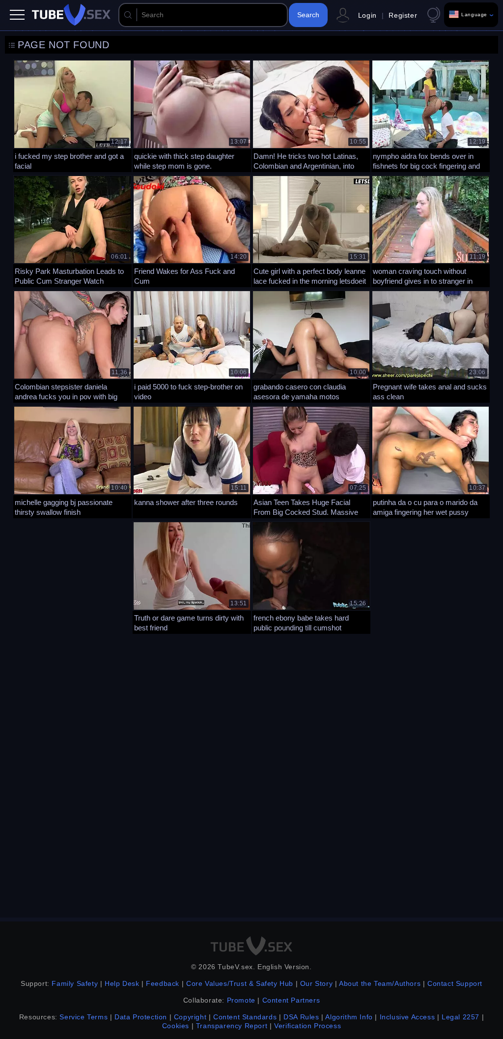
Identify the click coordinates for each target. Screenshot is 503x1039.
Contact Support (454, 983)
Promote (241, 1000)
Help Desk (122, 983)
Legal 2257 (460, 1017)
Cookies (175, 1026)
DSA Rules (301, 1017)
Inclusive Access (407, 1017)
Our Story (316, 983)
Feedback (162, 983)
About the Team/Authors (379, 983)
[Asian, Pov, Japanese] (192, 461)
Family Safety (75, 983)
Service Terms (83, 1017)
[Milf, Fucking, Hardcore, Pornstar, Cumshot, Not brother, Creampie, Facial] (72, 114)
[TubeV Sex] (71, 15)
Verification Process (307, 1026)
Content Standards (245, 1017)
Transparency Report (231, 1026)
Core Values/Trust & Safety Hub (239, 983)
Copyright (190, 1017)
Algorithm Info (348, 1017)
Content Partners (291, 1000)
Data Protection (140, 1017)
